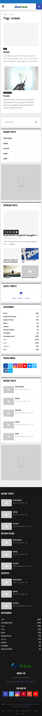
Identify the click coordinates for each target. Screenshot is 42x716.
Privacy (17, 711)
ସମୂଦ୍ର (6, 52)
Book (5, 313)
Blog (3, 711)
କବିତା (5, 48)
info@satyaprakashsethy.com (25, 682)
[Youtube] (35, 693)
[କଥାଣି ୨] (8, 424)
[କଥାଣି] (8, 436)
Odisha (22, 714)
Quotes (6, 326)
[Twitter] (11, 693)
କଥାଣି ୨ (5, 153)
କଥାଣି (5, 159)
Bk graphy (27, 706)
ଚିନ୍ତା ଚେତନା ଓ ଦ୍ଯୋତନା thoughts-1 (20, 235)
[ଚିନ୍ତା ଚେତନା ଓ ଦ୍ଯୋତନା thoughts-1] (21, 222)
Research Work (9, 330)
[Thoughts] (11, 271)
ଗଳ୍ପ (5, 343)
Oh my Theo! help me (29, 277)
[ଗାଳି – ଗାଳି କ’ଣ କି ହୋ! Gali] (30, 253)
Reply (14, 298)
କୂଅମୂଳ (5, 143)
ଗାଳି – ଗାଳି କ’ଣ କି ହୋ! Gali (29, 261)
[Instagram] (17, 693)
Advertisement (26, 711)
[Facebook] (5, 693)
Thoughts (7, 277)
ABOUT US (10, 711)
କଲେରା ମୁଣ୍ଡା (7, 138)
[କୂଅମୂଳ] (8, 401)
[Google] (29, 693)
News (5, 323)
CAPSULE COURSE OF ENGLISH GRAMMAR (10, 261)
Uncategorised (8, 336)
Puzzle (6, 96)
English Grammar (9, 316)
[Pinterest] (23, 693)
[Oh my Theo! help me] (30, 271)
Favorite (27, 298)
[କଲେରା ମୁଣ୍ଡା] (8, 389)
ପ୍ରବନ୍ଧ (6, 346)
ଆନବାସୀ (6, 148)
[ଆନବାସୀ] (8, 413)
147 (20, 238)
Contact (35, 711)
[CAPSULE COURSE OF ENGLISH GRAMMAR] (11, 253)
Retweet (20, 298)
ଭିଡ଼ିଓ (5, 349)
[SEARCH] (36, 122)
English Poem (7, 92)
